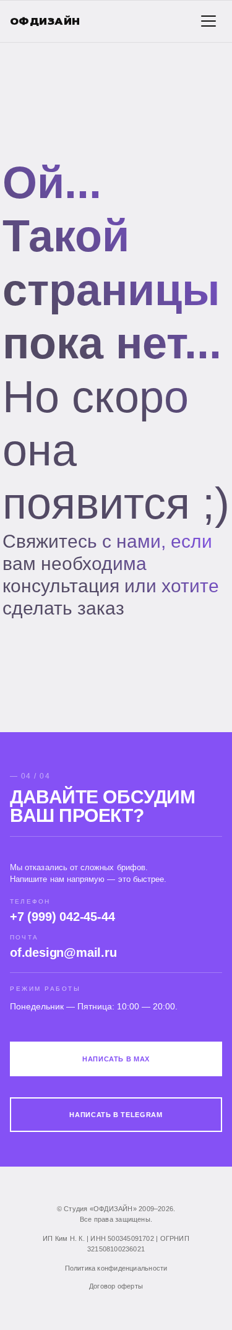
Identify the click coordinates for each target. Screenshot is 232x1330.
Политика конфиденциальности (116, 1268)
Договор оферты (116, 1286)
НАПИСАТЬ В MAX (116, 1059)
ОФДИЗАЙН (45, 21)
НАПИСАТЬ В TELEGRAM (116, 1114)
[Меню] (208, 21)
